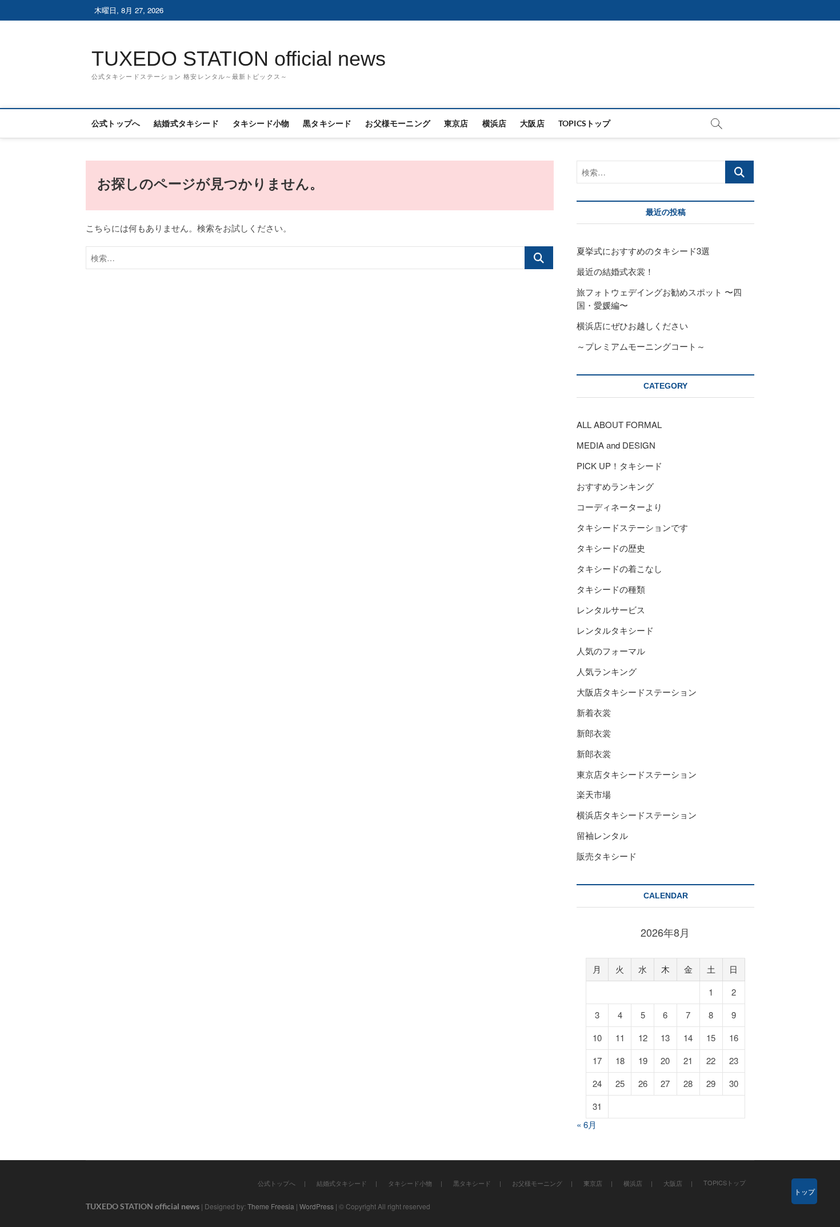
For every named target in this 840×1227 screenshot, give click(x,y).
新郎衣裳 (598, 733)
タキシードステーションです (632, 527)
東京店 (456, 123)
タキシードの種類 (611, 589)
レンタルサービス (611, 609)
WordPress (316, 1206)
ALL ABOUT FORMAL (619, 424)
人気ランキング (607, 671)
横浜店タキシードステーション (637, 815)
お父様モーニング (397, 123)
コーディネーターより (619, 507)
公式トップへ (115, 123)
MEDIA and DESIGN (616, 445)
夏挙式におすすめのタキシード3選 (643, 251)
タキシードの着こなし (619, 568)
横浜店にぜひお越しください (632, 325)
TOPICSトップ (584, 123)
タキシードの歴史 (611, 548)
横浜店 (494, 123)
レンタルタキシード (615, 630)
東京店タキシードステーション (637, 774)
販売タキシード (607, 856)
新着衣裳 (594, 712)
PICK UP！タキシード (619, 465)
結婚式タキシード (186, 123)
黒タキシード (327, 123)
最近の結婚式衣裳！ (615, 271)
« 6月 (587, 1124)
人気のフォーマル (611, 651)
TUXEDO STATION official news (238, 58)
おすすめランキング (615, 486)
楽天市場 (594, 794)
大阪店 (532, 123)
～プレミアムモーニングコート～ (641, 346)
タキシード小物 (261, 123)
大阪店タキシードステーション (637, 692)
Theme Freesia (270, 1206)
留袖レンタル (602, 835)
